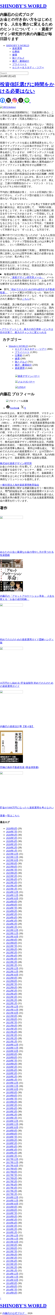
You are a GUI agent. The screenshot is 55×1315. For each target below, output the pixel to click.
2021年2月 (11, 1038)
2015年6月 (11, 1254)
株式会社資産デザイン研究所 (16, 463)
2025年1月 (11, 889)
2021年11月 (12, 1009)
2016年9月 (11, 1207)
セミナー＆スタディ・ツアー (28, 67)
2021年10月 (12, 1013)
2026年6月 (11, 835)
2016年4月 (11, 1223)
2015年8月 (11, 1248)
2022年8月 (11, 981)
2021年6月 (11, 1025)
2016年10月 (12, 1203)
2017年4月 (11, 1184)
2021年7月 (11, 1022)
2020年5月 (11, 1067)
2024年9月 (11, 901)
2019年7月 (11, 1099)
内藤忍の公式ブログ (14, 1313)
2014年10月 (12, 1280)
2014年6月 (11, 1293)
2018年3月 (11, 1149)
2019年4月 (11, 1108)
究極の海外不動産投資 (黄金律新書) (19, 767)
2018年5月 (11, 1143)
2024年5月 (11, 914)
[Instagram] (15, 100)
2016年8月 (11, 1210)
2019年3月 (11, 1111)
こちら (25, 299)
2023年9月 (11, 940)
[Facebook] (3, 100)
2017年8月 (11, 1172)
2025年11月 (12, 857)
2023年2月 (11, 962)
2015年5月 (11, 1258)
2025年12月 (12, 854)
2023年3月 (11, 959)
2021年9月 (11, 1016)
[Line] (27, 100)
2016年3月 (11, 1226)
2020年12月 (12, 1044)
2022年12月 (12, 968)
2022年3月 (11, 997)
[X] (9, 100)
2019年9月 (11, 1092)
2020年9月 (11, 1054)
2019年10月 (12, 1089)
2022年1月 (11, 1003)
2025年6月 (11, 873)
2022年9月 (11, 978)
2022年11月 (12, 971)
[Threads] (21, 100)
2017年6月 (11, 1178)
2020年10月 (12, 1051)
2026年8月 (11, 828)
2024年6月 (11, 911)
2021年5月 (11, 1029)
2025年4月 (11, 879)
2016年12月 (12, 1197)
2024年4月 (11, 917)
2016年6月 (11, 1216)
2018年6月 (11, 1140)
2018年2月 (11, 1153)
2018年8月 (11, 1134)
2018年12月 (12, 1121)
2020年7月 (11, 1060)
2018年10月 (12, 1127)
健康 (14, 54)
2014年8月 (11, 1286)
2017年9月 (11, 1168)
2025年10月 (12, 860)
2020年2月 (11, 1076)
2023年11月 (12, 933)
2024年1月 (11, 927)
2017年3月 (11, 1188)
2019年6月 (11, 1102)
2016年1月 (11, 1232)
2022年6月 (11, 987)
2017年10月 (12, 1165)
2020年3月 (11, 1073)
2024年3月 (11, 920)
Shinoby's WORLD (18, 346)
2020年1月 (11, 1079)
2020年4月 (11, 1070)
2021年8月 (11, 1019)
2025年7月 (11, 870)
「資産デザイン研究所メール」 (27, 277)
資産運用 (17, 48)
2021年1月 (11, 1041)
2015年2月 (11, 1267)
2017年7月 (11, 1175)
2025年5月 (11, 876)
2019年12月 (12, 1083)
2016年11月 (12, 1200)
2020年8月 (11, 1057)
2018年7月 (11, 1137)
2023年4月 (11, 955)
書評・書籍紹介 (20, 61)
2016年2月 (11, 1229)
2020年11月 (12, 1048)
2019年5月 (11, 1105)
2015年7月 (11, 1251)
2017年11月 (12, 1162)
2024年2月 (11, 924)
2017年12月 (12, 1159)
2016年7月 (11, 1213)
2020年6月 (11, 1064)
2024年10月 (12, 898)
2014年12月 (12, 1273)
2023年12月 (12, 930)
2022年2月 (11, 1000)
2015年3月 (11, 1264)
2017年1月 (11, 1194)
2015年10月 (12, 1242)
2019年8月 (11, 1095)
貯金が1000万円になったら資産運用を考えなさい (27, 807)
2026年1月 (11, 850)
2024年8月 (11, 905)
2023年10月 (12, 936)
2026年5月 (11, 838)
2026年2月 (11, 847)
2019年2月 (11, 1114)
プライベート (19, 64)
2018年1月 (11, 1156)
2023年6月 (11, 949)
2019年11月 (12, 1086)
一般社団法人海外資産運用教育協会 (19, 485)
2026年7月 (11, 831)
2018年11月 (12, 1124)
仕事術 (16, 51)
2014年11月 (12, 1277)
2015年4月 (11, 1261)
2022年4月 (11, 994)
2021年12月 (12, 1006)
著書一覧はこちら (10, 815)
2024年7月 (11, 908)
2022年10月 (12, 974)
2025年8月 (11, 866)
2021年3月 (11, 1035)
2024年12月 (12, 892)
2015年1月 (11, 1270)
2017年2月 (11, 1191)
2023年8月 (11, 943)
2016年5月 (11, 1219)
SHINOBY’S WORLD (17, 45)
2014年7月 (11, 1289)
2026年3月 (11, 844)
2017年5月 (11, 1181)
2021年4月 (11, 1032)
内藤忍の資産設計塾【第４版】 (17, 726)
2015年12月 (12, 1235)
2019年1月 (11, 1118)
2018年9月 (11, 1130)
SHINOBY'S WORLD (23, 6)
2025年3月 (11, 882)
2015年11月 (12, 1238)
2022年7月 (11, 984)
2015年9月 (11, 1245)
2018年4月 (11, 1146)
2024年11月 (12, 895)
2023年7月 (11, 946)
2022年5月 (11, 990)
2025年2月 (11, 885)
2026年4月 (11, 841)
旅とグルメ (18, 58)
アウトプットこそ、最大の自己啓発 (20, 329)
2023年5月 (11, 952)
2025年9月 (11, 863)
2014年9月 (11, 1283)
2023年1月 (11, 965)
